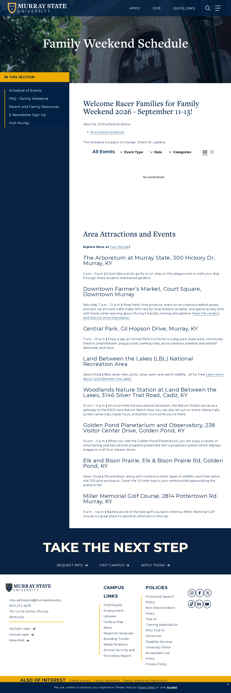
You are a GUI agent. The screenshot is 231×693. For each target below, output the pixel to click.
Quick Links (184, 8)
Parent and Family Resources (34, 107)
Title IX (151, 619)
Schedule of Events (25, 91)
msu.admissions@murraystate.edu (35, 600)
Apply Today (153, 565)
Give (157, 8)
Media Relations (116, 644)
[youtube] (207, 604)
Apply (134, 8)
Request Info (70, 565)
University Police (158, 647)
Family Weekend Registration (145, 680)
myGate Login (20, 628)
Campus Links (114, 592)
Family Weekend (106, 680)
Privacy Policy (156, 664)
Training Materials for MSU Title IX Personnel (162, 630)
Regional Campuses (119, 633)
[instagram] (192, 593)
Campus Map (113, 622)
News (108, 627)
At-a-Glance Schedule (107, 132)
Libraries (110, 616)
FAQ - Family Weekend (28, 99)
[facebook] (200, 593)
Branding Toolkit (116, 639)
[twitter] (208, 593)
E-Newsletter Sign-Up (27, 115)
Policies (156, 587)
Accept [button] (172, 687)
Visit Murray (19, 123)
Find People (113, 605)
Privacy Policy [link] (146, 687)
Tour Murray (119, 247)
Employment (114, 610)
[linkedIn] (199, 604)
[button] (228, 684)
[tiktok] (191, 604)
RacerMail (16, 640)
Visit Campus (111, 565)
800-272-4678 (20, 606)
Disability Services (159, 641)
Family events (79, 680)
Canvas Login (19, 634)
